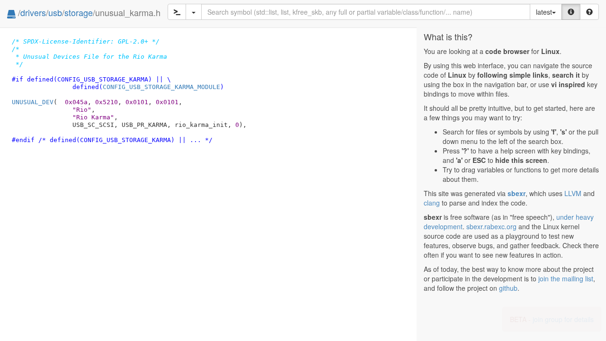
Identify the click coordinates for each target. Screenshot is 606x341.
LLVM (572, 193)
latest (544, 12)
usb (55, 12)
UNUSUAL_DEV (32, 102)
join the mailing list (565, 278)
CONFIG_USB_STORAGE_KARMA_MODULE (161, 86)
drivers (33, 12)
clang (432, 202)
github (508, 288)
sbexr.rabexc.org (491, 226)
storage (78, 12)
